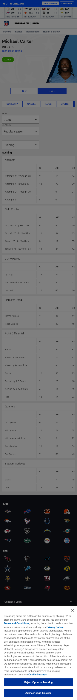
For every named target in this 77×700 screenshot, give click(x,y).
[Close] (72, 610)
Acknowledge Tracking (38, 692)
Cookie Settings (37, 674)
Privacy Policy (55, 626)
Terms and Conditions (16, 623)
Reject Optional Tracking (38, 682)
